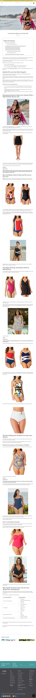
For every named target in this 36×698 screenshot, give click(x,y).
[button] (33, 695)
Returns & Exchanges (31, 679)
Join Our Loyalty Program (22, 687)
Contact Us (30, 683)
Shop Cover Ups (12, 680)
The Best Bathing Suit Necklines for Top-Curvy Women (12, 49)
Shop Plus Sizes (12, 682)
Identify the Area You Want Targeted (10, 42)
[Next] (35, 0)
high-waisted (11, 126)
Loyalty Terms (20, 682)
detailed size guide (6, 90)
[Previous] (1, 0)
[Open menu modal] (2, 3)
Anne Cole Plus (26, 625)
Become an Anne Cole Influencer (21, 685)
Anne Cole (21, 625)
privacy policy (23, 693)
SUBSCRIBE (32, 664)
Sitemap (30, 681)
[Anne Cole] (18, 2)
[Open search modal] (31, 3)
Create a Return (3, 673)
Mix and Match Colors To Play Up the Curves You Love (12, 47)
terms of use (18, 693)
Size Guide (30, 685)
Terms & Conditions (21, 680)
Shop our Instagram (11, 685)
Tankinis (4, 178)
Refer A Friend (20, 689)
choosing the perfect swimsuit (13, 68)
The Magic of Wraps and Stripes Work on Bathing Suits (12, 48)
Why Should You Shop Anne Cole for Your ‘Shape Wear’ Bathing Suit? (14, 54)
